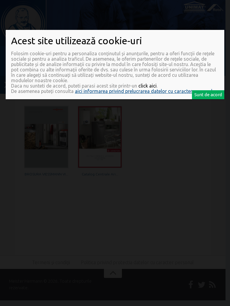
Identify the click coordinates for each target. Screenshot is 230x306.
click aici (147, 85)
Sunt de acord (208, 94)
